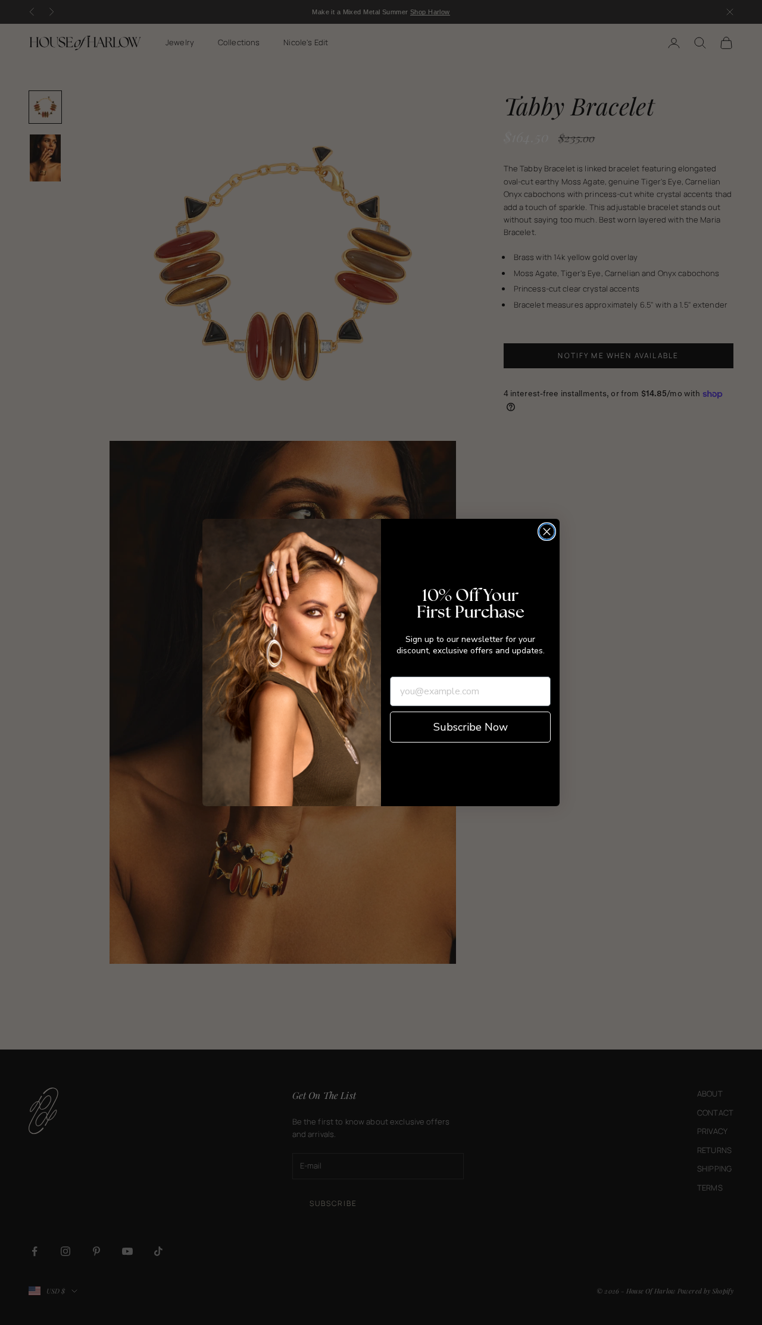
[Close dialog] (547, 532)
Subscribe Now (470, 727)
